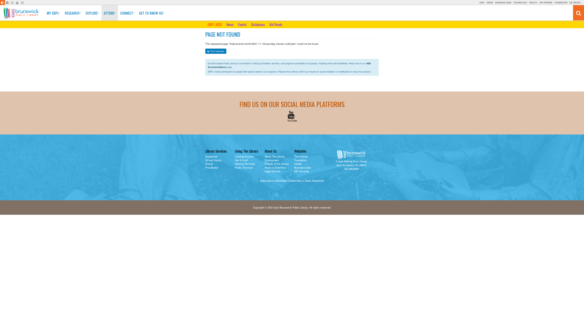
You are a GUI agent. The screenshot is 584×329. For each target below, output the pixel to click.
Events (242, 24)
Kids (482, 2)
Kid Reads (275, 24)
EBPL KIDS (215, 24)
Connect (126, 13)
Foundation (560, 2)
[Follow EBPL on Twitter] (7, 2)
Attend (109, 13)
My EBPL (53, 13)
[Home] (21, 12)
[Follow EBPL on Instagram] (12, 2)
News (229, 24)
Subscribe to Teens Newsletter (306, 180)
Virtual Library (213, 160)
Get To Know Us (151, 13)
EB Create (575, 2)
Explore (91, 13)
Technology (520, 2)
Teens (489, 2)
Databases (258, 24)
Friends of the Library (277, 164)
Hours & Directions (275, 167)
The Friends (545, 2)
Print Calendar (217, 51)
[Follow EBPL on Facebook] (2, 2)
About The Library (275, 156)
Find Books (211, 167)
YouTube (292, 120)
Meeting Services (245, 164)
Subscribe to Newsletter (273, 180)
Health (533, 2)
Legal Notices (272, 171)
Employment (272, 160)
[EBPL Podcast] (22, 2)
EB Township (301, 171)
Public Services (244, 167)
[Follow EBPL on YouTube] (17, 2)
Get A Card (241, 160)
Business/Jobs (503, 2)
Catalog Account (244, 156)
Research (72, 13)
